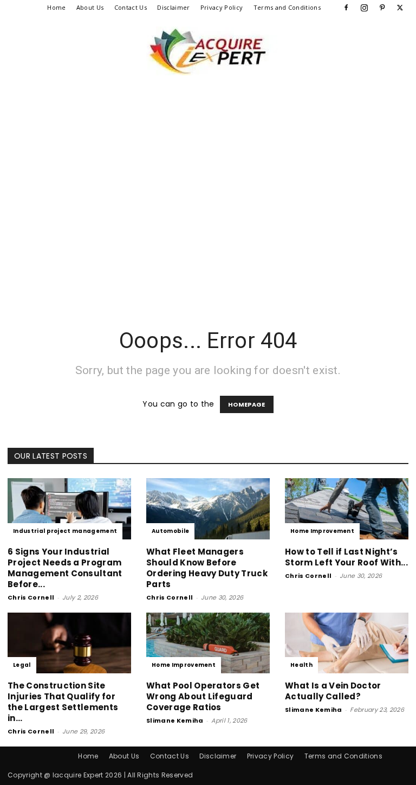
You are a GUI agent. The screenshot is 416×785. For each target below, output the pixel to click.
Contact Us (130, 7)
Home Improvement (322, 531)
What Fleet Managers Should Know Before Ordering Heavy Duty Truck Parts (207, 568)
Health (301, 665)
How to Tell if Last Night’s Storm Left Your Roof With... (346, 557)
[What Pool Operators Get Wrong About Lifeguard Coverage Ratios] (208, 643)
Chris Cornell (31, 597)
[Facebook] (346, 7)
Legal (22, 665)
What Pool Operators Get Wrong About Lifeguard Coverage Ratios (202, 696)
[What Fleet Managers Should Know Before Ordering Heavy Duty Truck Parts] (208, 508)
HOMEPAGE (246, 404)
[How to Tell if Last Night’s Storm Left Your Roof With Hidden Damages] (346, 508)
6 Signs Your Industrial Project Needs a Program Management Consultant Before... (65, 568)
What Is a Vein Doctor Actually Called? (333, 691)
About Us (90, 7)
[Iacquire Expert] (208, 51)
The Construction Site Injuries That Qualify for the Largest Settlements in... (63, 702)
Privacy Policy (221, 7)
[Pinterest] (382, 7)
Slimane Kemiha (174, 720)
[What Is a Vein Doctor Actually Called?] (346, 643)
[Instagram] (364, 7)
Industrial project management (65, 531)
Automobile (170, 531)
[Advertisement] (208, 219)
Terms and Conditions (287, 7)
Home (56, 7)
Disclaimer (173, 7)
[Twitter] (400, 7)
